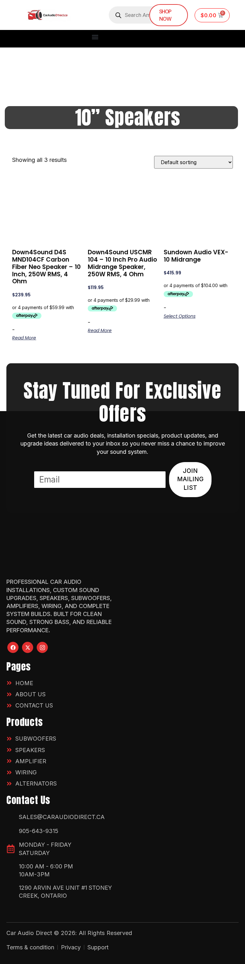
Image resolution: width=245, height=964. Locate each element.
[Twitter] (27, 647)
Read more (24, 338)
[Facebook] (13, 647)
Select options (180, 316)
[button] (95, 37)
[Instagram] (42, 647)
